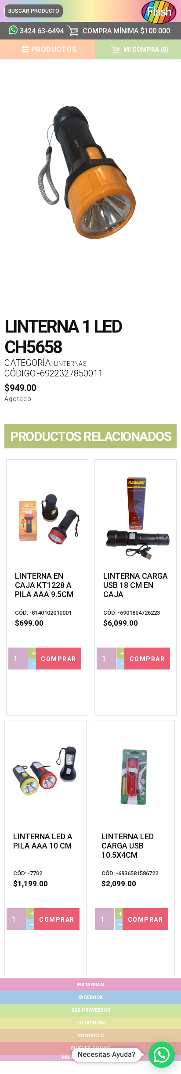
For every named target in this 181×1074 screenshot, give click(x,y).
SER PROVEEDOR (90, 1010)
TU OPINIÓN (90, 1023)
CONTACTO (90, 1035)
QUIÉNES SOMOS (90, 1048)
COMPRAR (58, 658)
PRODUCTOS (54, 49)
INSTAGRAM (90, 985)
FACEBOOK (90, 997)
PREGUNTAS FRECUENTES (90, 1057)
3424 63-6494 (40, 31)
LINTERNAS (70, 363)
